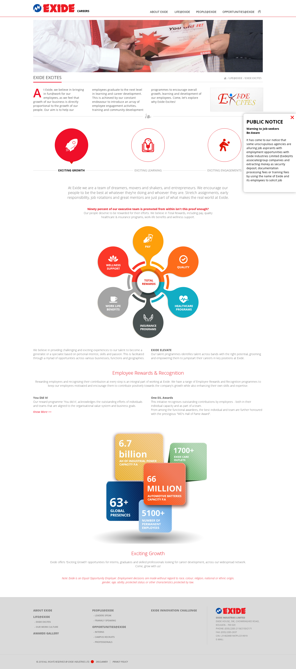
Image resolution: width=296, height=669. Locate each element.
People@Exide (206, 12)
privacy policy (120, 661)
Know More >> (42, 412)
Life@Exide (182, 12)
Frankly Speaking (105, 620)
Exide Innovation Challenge (174, 610)
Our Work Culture (47, 626)
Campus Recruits (105, 636)
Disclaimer (102, 661)
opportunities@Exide (239, 12)
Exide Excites (43, 621)
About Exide (159, 12)
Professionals (103, 641)
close (292, 117)
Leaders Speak (103, 615)
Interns (99, 631)
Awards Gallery (46, 633)
